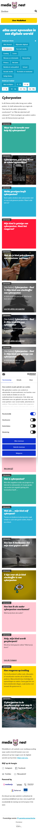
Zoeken (4, 11)
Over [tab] (31, 380)
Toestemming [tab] (6, 380)
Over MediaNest (19, 20)
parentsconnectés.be (27, 818)
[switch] (33, 419)
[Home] (13, 5)
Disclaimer (19, 822)
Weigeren (19, 453)
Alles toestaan (19, 441)
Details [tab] (19, 380)
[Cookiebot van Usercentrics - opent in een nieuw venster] (27, 374)
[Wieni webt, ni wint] (19, 826)
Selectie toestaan (19, 447)
